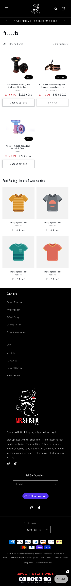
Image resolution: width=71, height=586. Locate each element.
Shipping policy (28, 563)
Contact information (44, 563)
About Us (11, 353)
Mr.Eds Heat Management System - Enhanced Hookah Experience (52, 85)
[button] (6, 8)
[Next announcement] (65, 21)
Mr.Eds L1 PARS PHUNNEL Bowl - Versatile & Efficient (18, 147)
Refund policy (32, 557)
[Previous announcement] (6, 21)
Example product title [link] (18, 222)
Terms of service (61, 557)
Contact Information (16, 332)
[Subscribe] (54, 484)
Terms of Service (14, 302)
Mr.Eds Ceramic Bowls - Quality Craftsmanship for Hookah (18, 85)
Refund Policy (13, 317)
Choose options (18, 102)
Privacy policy (46, 557)
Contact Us (12, 360)
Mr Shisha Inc (19, 553)
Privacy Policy (13, 309)
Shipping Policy (14, 324)
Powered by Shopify (33, 553)
